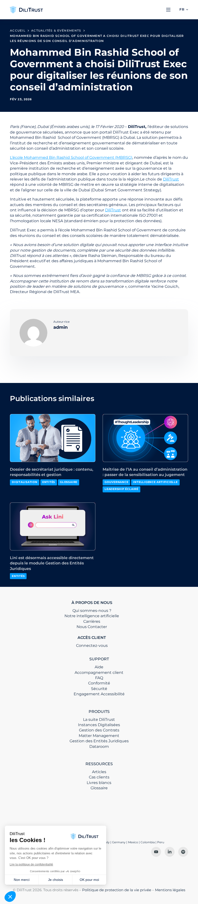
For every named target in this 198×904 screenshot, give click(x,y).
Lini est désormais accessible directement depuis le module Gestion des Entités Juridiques (52, 563)
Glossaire (68, 482)
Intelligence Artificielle (155, 482)
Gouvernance (116, 482)
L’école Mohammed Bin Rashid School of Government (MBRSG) (71, 157)
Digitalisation (24, 482)
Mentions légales (170, 890)
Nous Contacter (92, 626)
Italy (106, 842)
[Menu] (168, 9)
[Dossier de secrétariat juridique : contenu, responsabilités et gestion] (52, 438)
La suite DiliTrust (99, 719)
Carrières (91, 621)
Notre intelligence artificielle (91, 616)
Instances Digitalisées (99, 725)
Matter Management (99, 735)
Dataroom (99, 746)
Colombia (148, 842)
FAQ (99, 678)
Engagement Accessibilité (99, 694)
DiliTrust (171, 179)
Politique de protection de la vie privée (116, 890)
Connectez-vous (92, 645)
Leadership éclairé (121, 489)
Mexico (133, 842)
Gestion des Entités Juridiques (99, 741)
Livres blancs (99, 782)
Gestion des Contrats (99, 730)
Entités (48, 482)
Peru (160, 842)
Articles (99, 772)
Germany (119, 842)
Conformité (99, 683)
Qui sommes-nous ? (91, 610)
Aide (99, 667)
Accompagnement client (99, 672)
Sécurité (99, 688)
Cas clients (99, 777)
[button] (183, 9)
